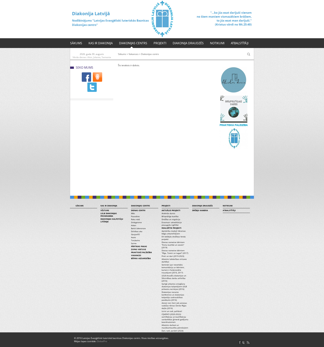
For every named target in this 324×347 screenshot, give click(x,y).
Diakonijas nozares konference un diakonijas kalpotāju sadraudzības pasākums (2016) (173, 296)
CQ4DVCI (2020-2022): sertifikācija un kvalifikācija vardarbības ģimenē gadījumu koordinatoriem (175, 318)
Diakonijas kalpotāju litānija (111, 220)
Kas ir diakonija (100, 43)
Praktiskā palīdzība (141, 252)
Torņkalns (135, 240)
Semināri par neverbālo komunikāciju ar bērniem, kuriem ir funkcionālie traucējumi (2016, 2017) (173, 268)
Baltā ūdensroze (138, 228)
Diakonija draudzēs (188, 43)
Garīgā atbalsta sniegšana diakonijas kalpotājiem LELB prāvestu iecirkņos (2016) (174, 286)
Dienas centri (138, 210)
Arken (133, 225)
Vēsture (104, 210)
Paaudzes (135, 216)
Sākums (76, 43)
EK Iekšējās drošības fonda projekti (174, 238)
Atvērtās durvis (168, 213)
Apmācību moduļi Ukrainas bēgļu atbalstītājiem (174, 232)
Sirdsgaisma (136, 222)
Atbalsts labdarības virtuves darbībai (174, 260)
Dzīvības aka (136, 231)
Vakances (134, 54)
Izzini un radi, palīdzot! (172, 311)
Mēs (133, 213)
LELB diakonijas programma (108, 214)
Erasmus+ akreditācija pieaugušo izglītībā (172, 223)
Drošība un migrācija (171, 219)
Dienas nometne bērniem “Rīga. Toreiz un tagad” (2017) (175, 251)
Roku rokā (135, 219)
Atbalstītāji (239, 43)
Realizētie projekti (171, 228)
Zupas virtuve (138, 249)
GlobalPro (102, 341)
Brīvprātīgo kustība (170, 216)
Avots (133, 237)
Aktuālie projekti (171, 210)
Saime (133, 243)
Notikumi (217, 43)
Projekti (160, 43)
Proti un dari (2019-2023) (173, 256)
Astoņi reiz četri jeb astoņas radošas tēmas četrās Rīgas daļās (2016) (174, 306)
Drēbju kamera (200, 210)
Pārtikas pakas (139, 246)
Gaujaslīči (135, 234)
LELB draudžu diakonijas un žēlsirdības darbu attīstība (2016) (174, 278)
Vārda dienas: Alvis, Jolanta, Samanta (92, 57)
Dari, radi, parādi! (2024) (172, 330)
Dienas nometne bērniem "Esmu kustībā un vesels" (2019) (173, 245)
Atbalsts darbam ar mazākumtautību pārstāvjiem (175, 326)
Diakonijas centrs (133, 43)
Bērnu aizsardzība (141, 258)
